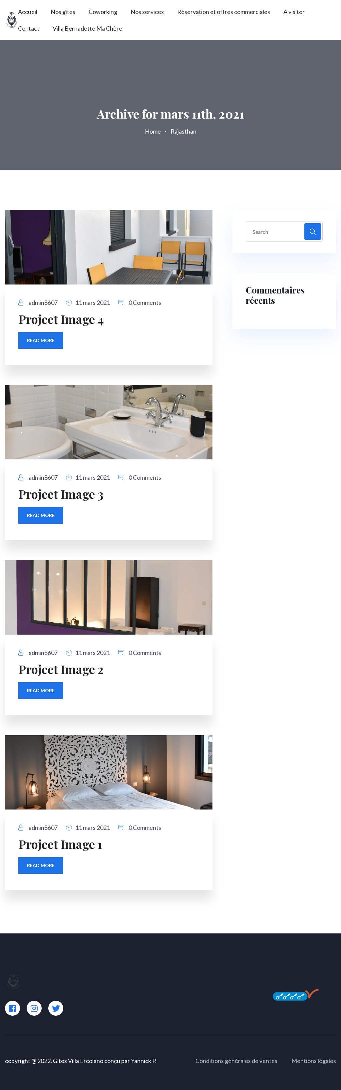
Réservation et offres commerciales (223, 11)
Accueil (27, 11)
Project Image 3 (61, 494)
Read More (41, 340)
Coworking (103, 11)
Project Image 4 (61, 319)
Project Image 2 (61, 669)
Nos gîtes (63, 11)
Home (154, 131)
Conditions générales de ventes (236, 1060)
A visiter (294, 11)
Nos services (147, 11)
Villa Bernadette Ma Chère (87, 28)
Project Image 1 (60, 844)
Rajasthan (183, 131)
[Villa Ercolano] (11, 19)
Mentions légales (313, 1060)
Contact (28, 28)
